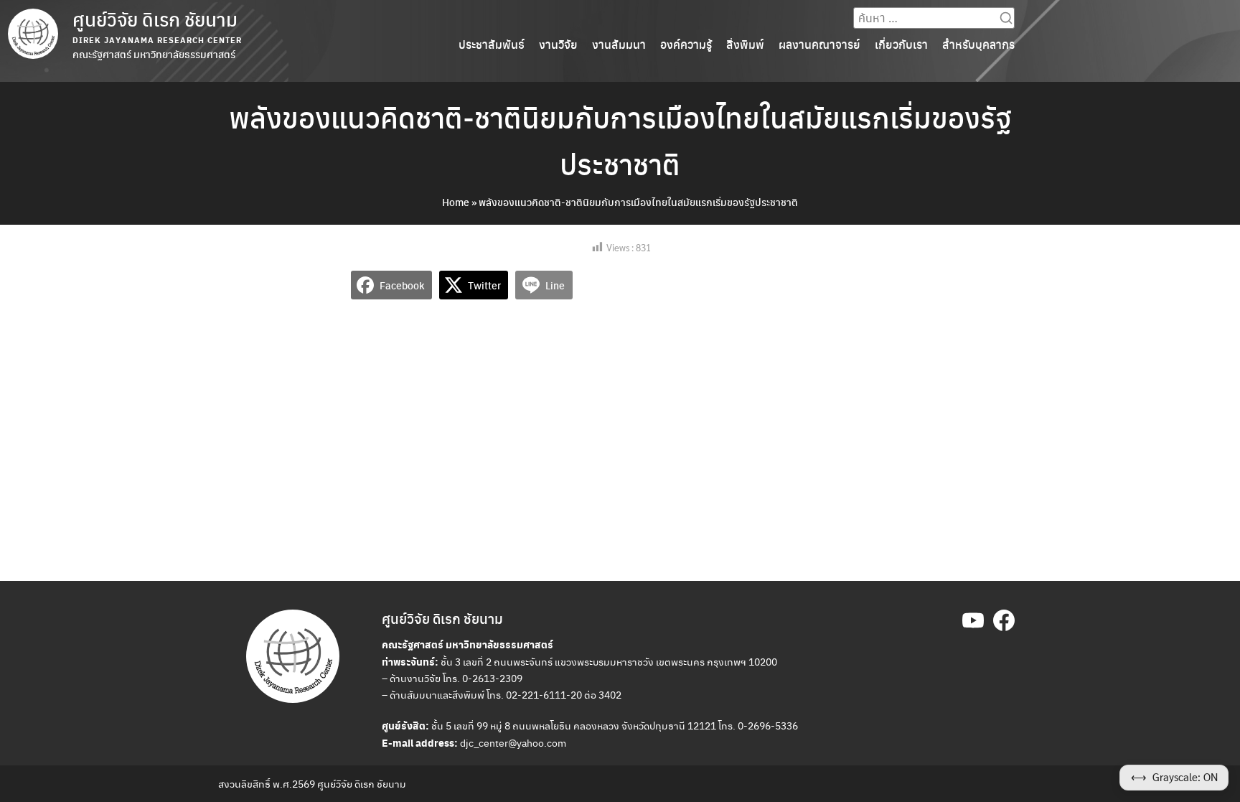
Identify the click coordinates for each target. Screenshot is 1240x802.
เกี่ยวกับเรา (901, 44)
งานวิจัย (558, 44)
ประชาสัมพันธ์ (492, 44)
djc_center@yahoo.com (513, 742)
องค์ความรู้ (686, 44)
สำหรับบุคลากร (978, 44)
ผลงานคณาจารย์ (819, 44)
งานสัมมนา (619, 44)
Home (455, 202)
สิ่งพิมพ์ (745, 44)
